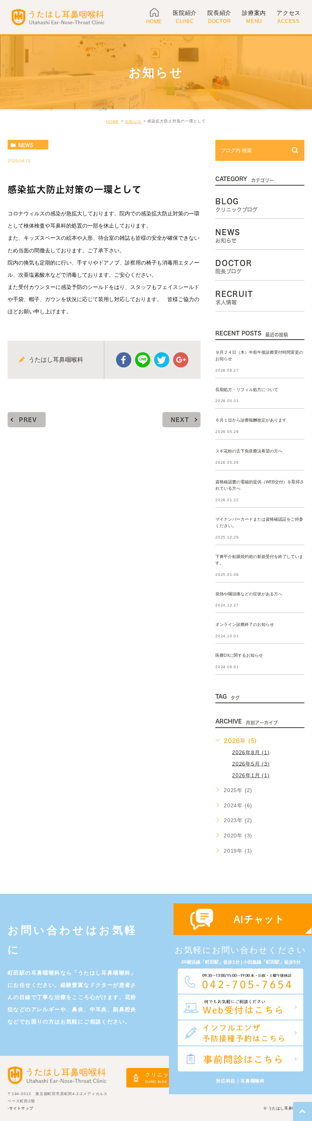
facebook (123, 359)
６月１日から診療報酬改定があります (251, 420)
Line (142, 359)
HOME (112, 121)
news (25, 145)
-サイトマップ (20, 1108)
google (180, 359)
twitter (161, 359)
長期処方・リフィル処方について (246, 389)
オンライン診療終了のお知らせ (244, 624)
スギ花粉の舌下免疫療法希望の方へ (248, 451)
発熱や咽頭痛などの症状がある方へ (248, 594)
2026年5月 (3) (251, 763)
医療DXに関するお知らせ (239, 655)
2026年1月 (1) (251, 775)
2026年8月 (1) (251, 752)
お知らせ (133, 121)
